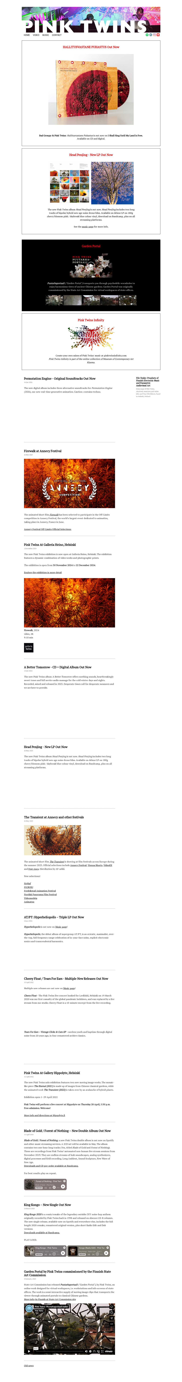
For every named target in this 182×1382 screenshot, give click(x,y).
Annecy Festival (78, 865)
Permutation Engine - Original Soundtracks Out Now (59, 378)
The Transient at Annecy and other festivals (54, 817)
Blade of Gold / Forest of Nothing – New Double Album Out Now (67, 1131)
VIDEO (36, 34)
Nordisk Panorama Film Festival (40, 894)
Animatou (29, 901)
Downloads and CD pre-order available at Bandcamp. (51, 1165)
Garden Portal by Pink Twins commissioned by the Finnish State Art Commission (67, 1273)
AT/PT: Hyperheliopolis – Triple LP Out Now (54, 917)
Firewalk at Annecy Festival (42, 451)
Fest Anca (33, 868)
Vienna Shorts (95, 865)
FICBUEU (28, 887)
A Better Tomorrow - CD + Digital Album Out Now (57, 667)
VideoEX (108, 865)
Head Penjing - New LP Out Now (45, 747)
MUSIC (45, 34)
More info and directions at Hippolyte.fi (44, 1115)
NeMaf (27, 883)
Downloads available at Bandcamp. (42, 1232)
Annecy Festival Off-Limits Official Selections (47, 529)
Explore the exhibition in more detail (43, 572)
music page (87, 226)
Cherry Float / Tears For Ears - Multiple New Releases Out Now (66, 979)
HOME (27, 34)
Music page (61, 926)
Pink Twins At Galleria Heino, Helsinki (50, 545)
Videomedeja (30, 898)
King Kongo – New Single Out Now (47, 1205)
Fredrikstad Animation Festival (40, 890)
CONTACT (57, 34)
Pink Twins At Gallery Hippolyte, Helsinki (52, 1073)
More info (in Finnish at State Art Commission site (50, 1299)
